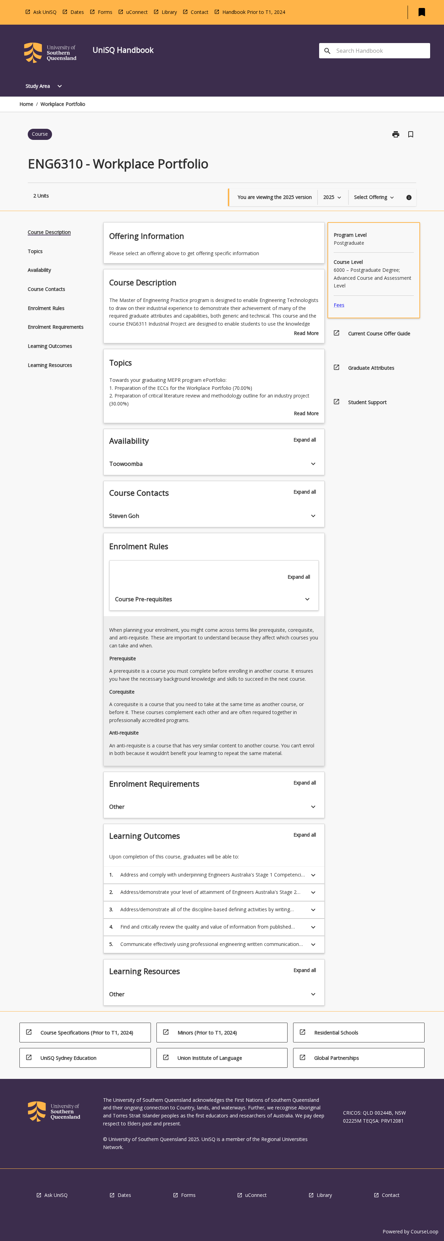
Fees (339, 305)
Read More (306, 333)
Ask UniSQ (45, 12)
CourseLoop (424, 1231)
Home (26, 104)
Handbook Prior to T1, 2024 (253, 12)
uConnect (137, 12)
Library (169, 12)
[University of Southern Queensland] (50, 53)
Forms (105, 12)
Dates (77, 12)
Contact (199, 12)
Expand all (304, 439)
